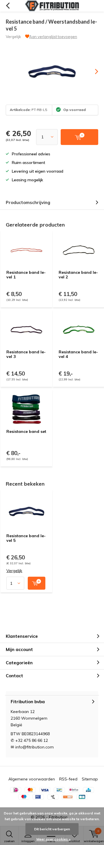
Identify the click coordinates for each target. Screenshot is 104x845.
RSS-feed (68, 779)
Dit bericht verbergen (52, 829)
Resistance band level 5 (26, 538)
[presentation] (92, 71)
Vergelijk (13, 36)
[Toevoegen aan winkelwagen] (36, 583)
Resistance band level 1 (26, 275)
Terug (7, 6)
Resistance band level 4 (78, 354)
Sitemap (90, 779)
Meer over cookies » (53, 839)
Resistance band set (26, 431)
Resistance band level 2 (78, 275)
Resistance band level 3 (26, 354)
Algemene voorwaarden (31, 779)
